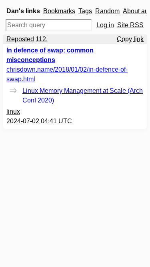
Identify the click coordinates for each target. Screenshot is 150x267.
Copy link (130, 39)
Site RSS (130, 25)
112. (42, 39)
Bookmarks (59, 11)
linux (13, 111)
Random (107, 11)
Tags (85, 11)
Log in (105, 25)
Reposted (20, 39)
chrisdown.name (67, 74)
